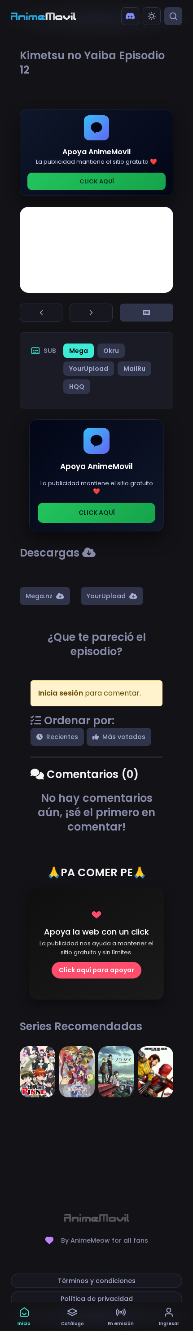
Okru (111, 350)
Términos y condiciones (97, 1280)
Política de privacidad (97, 1298)
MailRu (134, 368)
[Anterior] (41, 313)
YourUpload (88, 368)
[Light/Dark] (152, 16)
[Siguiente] (91, 313)
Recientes (62, 736)
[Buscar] (173, 16)
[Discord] (130, 16)
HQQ (76, 386)
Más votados (123, 736)
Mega (78, 350)
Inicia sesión (60, 693)
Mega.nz (39, 596)
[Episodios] (146, 313)
